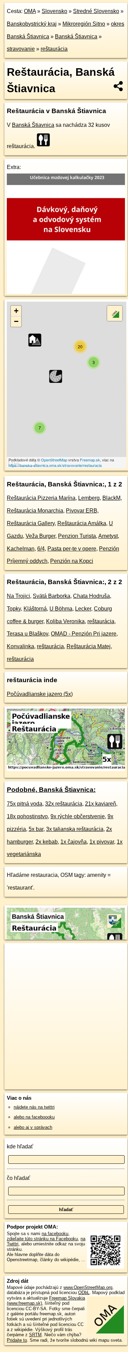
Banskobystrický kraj (32, 24)
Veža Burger (40, 536)
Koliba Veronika (65, 621)
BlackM (111, 498)
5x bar (36, 829)
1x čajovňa (73, 842)
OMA (30, 11)
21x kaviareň (100, 804)
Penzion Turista (77, 536)
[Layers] (114, 313)
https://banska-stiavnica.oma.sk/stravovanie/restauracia (55, 465)
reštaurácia (54, 49)
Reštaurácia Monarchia (35, 511)
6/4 (41, 549)
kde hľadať (20, 1146)
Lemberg (89, 498)
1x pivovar (101, 842)
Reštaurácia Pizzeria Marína (41, 498)
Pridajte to (17, 1340)
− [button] (16, 321)
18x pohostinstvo (27, 816)
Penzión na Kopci (71, 561)
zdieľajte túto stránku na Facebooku (42, 1238)
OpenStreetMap (54, 459)
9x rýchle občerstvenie (78, 816)
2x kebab (46, 842)
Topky (14, 609)
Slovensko (54, 11)
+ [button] (16, 310)
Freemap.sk (90, 459)
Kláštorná (35, 609)
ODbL (83, 1292)
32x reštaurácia (63, 804)
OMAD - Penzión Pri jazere (83, 634)
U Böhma (60, 609)
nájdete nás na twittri (34, 1107)
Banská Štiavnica (76, 36)
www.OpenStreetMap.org (87, 1287)
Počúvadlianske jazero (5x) (40, 694)
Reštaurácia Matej (89, 646)
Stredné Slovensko (96, 11)
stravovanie (21, 49)
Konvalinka (20, 646)
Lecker (83, 609)
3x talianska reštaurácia (74, 829)
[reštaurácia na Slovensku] (45, 139)
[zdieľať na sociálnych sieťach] (119, 86)
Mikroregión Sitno (83, 24)
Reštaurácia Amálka (81, 523)
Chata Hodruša (91, 596)
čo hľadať (18, 1178)
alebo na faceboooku (34, 1117)
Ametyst (108, 536)
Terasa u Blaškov (27, 634)
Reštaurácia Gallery (31, 523)
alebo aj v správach (33, 1127)
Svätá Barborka (51, 596)
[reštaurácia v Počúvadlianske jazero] (66, 769)
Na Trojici (18, 596)
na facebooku (55, 1233)
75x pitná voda (24, 804)
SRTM (35, 1334)
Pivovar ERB (81, 511)
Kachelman (20, 549)
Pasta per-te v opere (71, 549)
